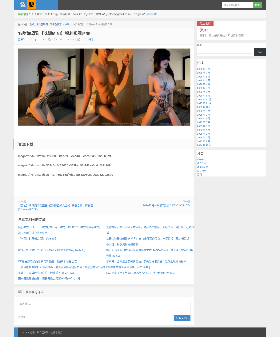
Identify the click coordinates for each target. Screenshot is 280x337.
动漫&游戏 (202, 166)
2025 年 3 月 (203, 133)
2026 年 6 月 (203, 76)
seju (35, 39)
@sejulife (152, 14)
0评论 (91, 39)
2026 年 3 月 (203, 87)
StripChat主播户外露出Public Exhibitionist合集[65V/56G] (51, 250)
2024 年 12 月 (204, 145)
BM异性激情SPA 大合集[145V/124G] (128, 267)
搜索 (199, 45)
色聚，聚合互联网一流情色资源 (36, 5)
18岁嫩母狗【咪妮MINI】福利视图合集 (54, 33)
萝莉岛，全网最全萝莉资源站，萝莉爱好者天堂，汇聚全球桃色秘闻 (146, 261)
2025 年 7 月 (203, 118)
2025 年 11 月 (204, 103)
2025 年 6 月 (203, 122)
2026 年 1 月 (203, 95)
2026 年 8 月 (203, 68)
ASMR (200, 159)
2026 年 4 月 (203, 84)
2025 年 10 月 (204, 107)
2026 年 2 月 (203, 91)
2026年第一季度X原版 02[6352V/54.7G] (166, 205)
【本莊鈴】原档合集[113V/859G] (37, 238)
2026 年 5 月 (203, 80)
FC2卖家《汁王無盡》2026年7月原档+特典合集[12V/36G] (140, 273)
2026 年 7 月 (203, 72)
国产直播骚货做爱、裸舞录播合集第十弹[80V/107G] (49, 278)
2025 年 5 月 (203, 126)
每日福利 (201, 170)
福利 (67, 24)
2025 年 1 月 (203, 141)
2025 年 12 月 (204, 99)
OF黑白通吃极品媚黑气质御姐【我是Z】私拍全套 (47, 261)
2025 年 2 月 (203, 137)
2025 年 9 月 (203, 110)
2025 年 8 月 (203, 114)
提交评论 (183, 317)
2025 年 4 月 (203, 129)
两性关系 (201, 163)
